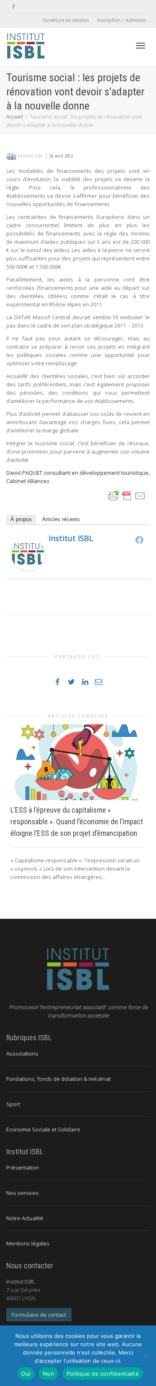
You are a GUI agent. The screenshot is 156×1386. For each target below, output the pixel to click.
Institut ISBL (71, 538)
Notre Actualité (24, 1218)
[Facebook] (13, 7)
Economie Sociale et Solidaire (43, 1129)
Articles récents (61, 519)
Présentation (22, 1167)
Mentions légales (28, 1243)
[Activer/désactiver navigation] (140, 46)
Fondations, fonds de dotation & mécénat (58, 1079)
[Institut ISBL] (28, 553)
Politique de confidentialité (103, 1373)
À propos (21, 519)
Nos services (22, 1193)
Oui (25, 1373)
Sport (13, 1104)
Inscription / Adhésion (121, 20)
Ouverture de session (65, 20)
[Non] (145, 1356)
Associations (22, 1053)
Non (48, 1373)
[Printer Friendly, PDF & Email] (127, 495)
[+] (77, 762)
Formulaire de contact (39, 1314)
